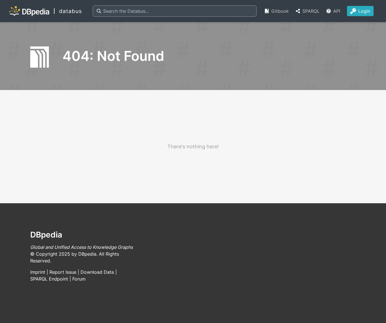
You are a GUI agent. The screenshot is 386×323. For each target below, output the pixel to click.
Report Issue (62, 272)
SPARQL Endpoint (49, 279)
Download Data (97, 272)
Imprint (37, 272)
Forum (79, 279)
